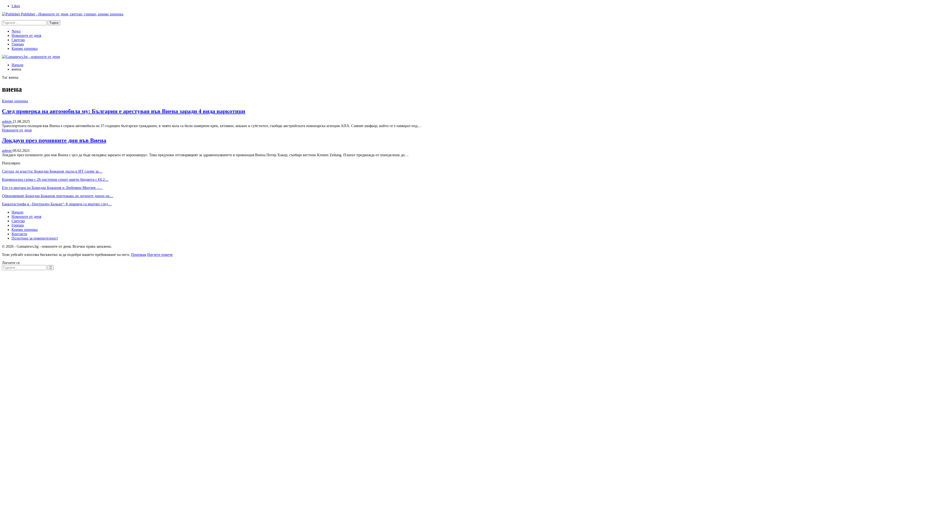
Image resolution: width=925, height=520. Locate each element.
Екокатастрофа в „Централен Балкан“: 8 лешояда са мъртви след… (57, 204)
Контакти (19, 234)
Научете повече (160, 255)
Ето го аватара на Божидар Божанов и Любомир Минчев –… (52, 188)
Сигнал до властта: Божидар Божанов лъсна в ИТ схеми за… (52, 171)
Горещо (18, 44)
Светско (18, 40)
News (16, 31)
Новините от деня (26, 35)
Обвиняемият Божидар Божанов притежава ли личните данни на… (57, 196)
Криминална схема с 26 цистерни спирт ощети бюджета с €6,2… (55, 179)
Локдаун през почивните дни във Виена (54, 140)
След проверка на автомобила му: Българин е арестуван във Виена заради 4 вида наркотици (123, 111)
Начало (17, 212)
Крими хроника (25, 48)
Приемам (138, 255)
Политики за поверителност (35, 238)
